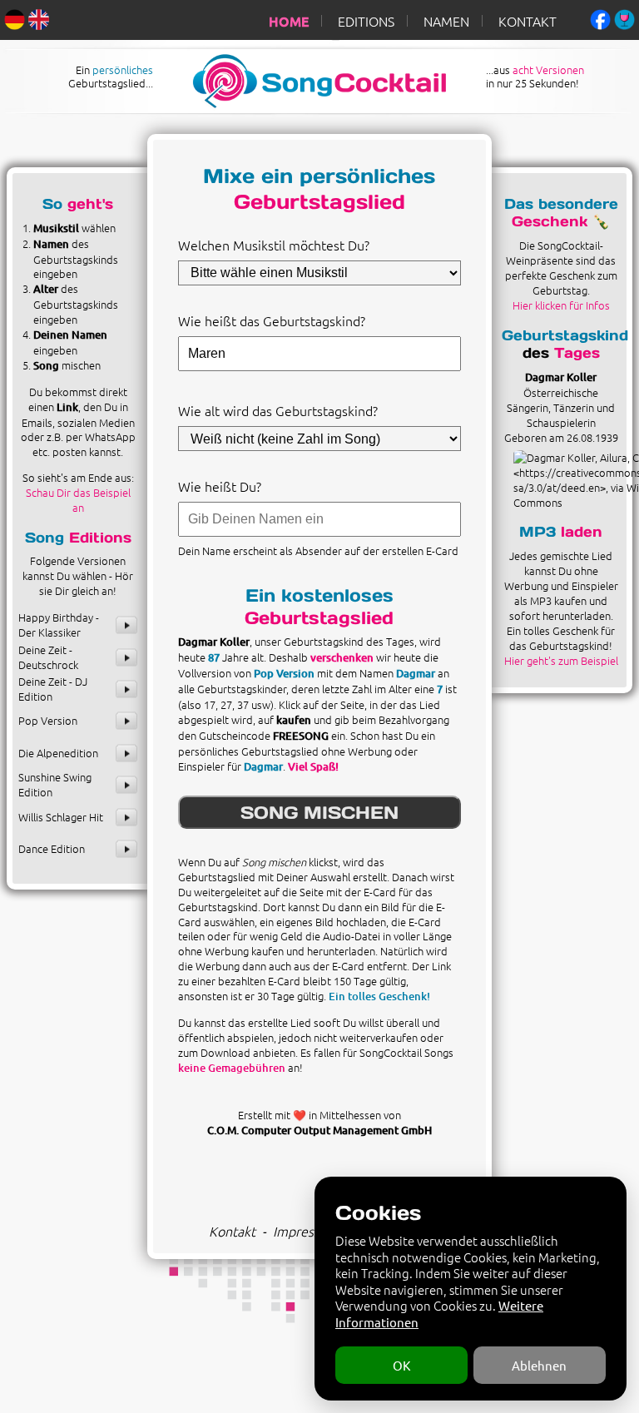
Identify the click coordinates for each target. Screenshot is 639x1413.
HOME (289, 21)
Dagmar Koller (561, 376)
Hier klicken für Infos (561, 305)
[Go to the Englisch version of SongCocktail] (38, 17)
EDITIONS (366, 21)
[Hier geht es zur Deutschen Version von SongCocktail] (14, 17)
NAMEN (446, 21)
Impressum (306, 1231)
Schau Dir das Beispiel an (78, 499)
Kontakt (232, 1231)
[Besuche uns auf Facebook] (600, 17)
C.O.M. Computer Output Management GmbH (319, 1130)
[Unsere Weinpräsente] (624, 17)
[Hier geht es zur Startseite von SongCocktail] (305, 103)
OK (401, 1365)
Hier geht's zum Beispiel (561, 660)
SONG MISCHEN (319, 812)
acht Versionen (548, 69)
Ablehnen (539, 1365)
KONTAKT (527, 21)
